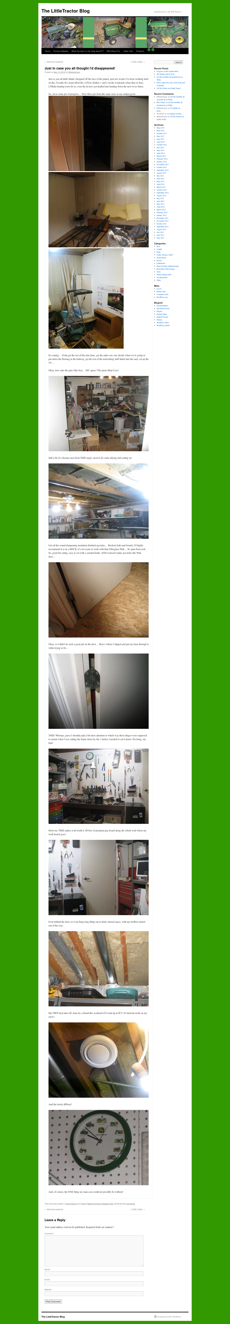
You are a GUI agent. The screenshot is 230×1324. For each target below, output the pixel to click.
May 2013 (160, 181)
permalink (130, 1203)
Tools (159, 271)
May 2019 (160, 127)
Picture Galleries (60, 51)
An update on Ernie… (175, 113)
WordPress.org (162, 297)
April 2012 (161, 206)
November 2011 (163, 221)
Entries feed (161, 291)
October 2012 (162, 190)
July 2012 (160, 198)
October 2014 (162, 144)
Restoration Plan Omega (166, 269)
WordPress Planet (163, 325)
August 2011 (161, 229)
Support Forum (162, 317)
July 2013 (160, 175)
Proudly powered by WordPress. (169, 1316)
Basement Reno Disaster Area (100, 1203)
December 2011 (162, 218)
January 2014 (162, 161)
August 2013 (161, 173)
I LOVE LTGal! (138, 61)
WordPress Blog (163, 322)
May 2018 (160, 130)
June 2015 (160, 139)
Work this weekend (54, 61)
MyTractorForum (163, 308)
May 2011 (160, 238)
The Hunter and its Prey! (166, 74)
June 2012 (160, 201)
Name (48, 1269)
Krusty (159, 260)
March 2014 (161, 156)
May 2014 (160, 150)
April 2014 (161, 153)
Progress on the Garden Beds (167, 71)
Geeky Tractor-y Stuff (165, 254)
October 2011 (162, 223)
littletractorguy (74, 72)
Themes (159, 319)
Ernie (159, 252)
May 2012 (160, 204)
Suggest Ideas (162, 314)
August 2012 (161, 195)
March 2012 (161, 209)
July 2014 (160, 147)
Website (48, 1289)
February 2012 (162, 212)
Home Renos (71, 1203)
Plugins (159, 311)
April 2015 (161, 142)
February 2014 (162, 158)
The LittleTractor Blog (65, 10)
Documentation (162, 305)
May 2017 (160, 136)
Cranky (159, 249)
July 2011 (160, 232)
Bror (158, 246)
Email (48, 1279)
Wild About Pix (113, 51)
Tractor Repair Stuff (164, 274)
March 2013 (161, 187)
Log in (159, 288)
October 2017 (162, 133)
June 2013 (160, 178)
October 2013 (162, 167)
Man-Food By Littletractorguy (168, 266)
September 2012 (163, 192)
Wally (159, 280)
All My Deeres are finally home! (169, 88)
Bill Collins (161, 102)
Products (140, 51)
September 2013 (163, 170)
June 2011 (160, 235)
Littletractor (161, 263)
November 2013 (163, 164)
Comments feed (162, 294)
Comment (49, 1233)
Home (47, 51)
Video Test (128, 51)
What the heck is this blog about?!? (88, 51)
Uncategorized (162, 277)
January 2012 (162, 215)
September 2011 (163, 226)
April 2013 (161, 184)
